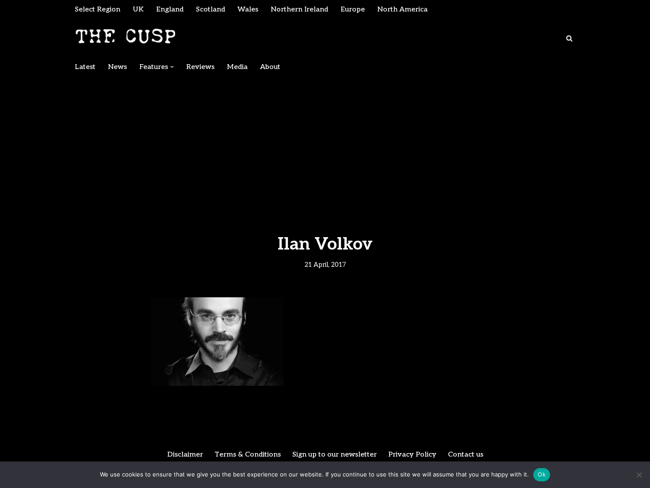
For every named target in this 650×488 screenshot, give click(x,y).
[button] (172, 67)
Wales (247, 9)
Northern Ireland (299, 9)
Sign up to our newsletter (334, 454)
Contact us (465, 454)
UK (138, 9)
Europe (352, 9)
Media (237, 67)
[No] (639, 474)
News (117, 67)
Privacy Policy (412, 454)
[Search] (569, 38)
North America (402, 9)
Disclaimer (185, 454)
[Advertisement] (325, 142)
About (270, 67)
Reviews (200, 67)
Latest (85, 67)
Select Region (97, 9)
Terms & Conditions (247, 454)
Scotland (210, 9)
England (170, 9)
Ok (542, 474)
